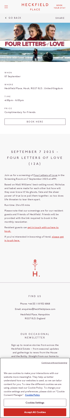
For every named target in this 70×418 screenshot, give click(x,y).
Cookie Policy (32, 395)
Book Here (35, 121)
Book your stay (60, 6)
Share (60, 18)
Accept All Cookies (35, 412)
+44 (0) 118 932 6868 (39, 303)
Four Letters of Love (45, 175)
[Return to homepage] (35, 6)
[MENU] (6, 7)
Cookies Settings (35, 402)
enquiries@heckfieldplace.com (38, 309)
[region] (35, 388)
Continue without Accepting (54, 363)
